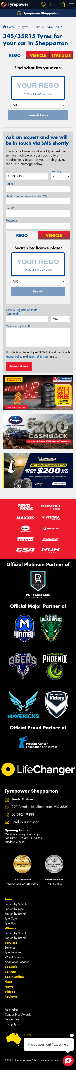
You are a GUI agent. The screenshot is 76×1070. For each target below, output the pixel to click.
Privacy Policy (14, 357)
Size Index (11, 1010)
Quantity (56, 171)
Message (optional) (18, 326)
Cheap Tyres (12, 1024)
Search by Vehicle (16, 904)
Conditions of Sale (48, 1060)
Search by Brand (15, 914)
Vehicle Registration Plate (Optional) (21, 312)
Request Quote (18, 366)
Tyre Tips (10, 923)
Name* (10, 184)
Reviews (11, 997)
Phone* (26, 196)
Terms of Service (39, 357)
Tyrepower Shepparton (41, 13)
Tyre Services (13, 952)
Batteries (10, 948)
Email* (10, 208)
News (9, 987)
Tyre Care (11, 918)
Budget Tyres (12, 1019)
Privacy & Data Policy (26, 1060)
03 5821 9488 (23, 814)
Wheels (10, 928)
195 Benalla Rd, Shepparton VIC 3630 (40, 807)
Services (11, 943)
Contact (10, 972)
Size (8, 171)
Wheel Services (14, 957)
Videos (10, 992)
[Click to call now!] (43, 4)
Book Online (14, 977)
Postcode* (12, 221)
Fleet (8, 982)
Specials (11, 967)
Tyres (9, 899)
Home (10, 27)
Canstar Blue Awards (18, 1014)
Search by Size (14, 909)
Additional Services (17, 962)
